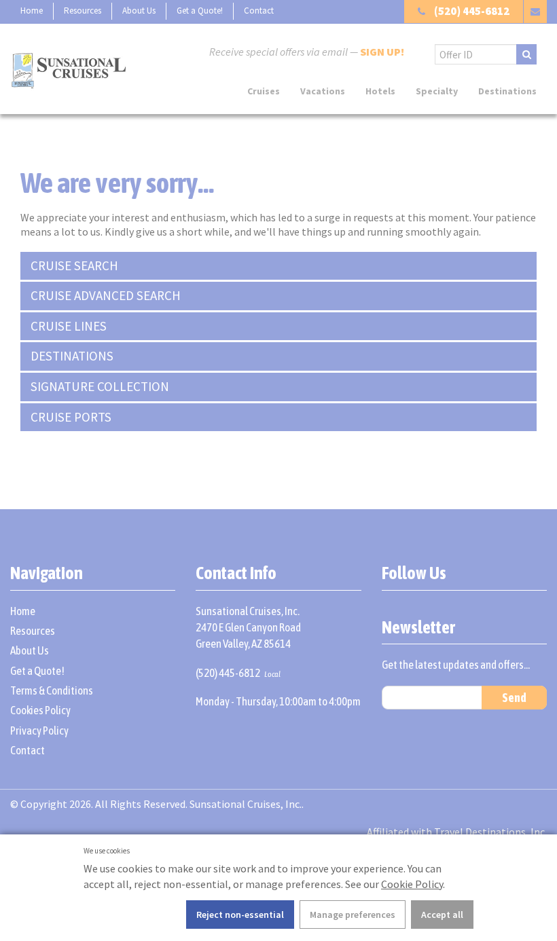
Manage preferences (352, 914)
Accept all (442, 914)
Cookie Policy (412, 884)
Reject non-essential (240, 914)
